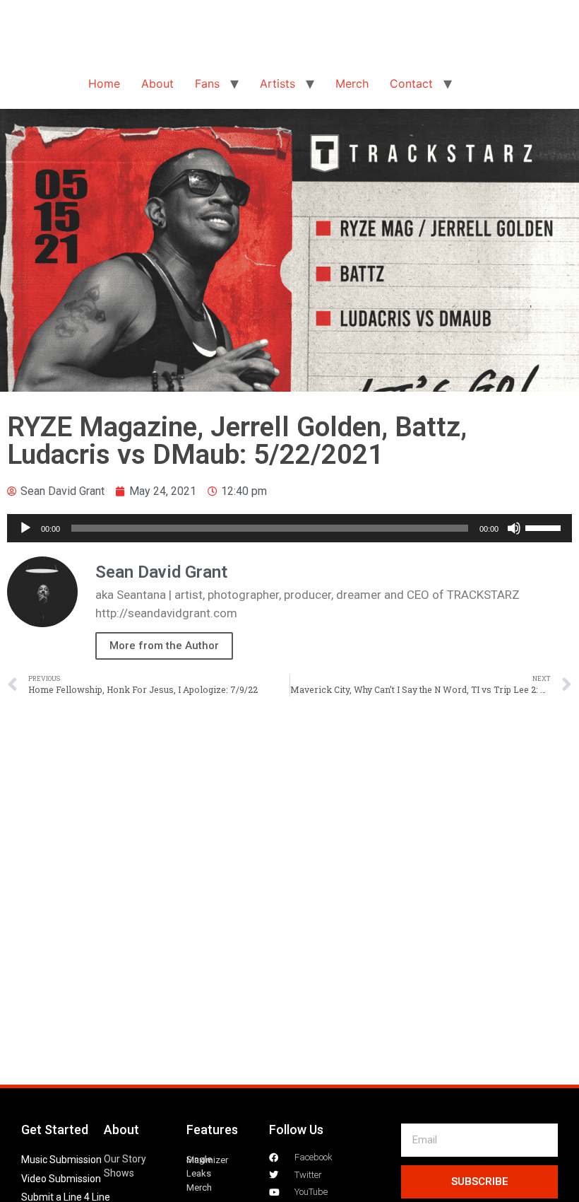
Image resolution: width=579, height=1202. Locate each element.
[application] (289, 528)
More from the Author (164, 645)
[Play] (25, 528)
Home (104, 83)
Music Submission (61, 1159)
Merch (352, 83)
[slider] (545, 526)
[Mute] (514, 528)
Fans (207, 83)
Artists (277, 83)
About (157, 83)
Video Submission (61, 1178)
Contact (411, 83)
